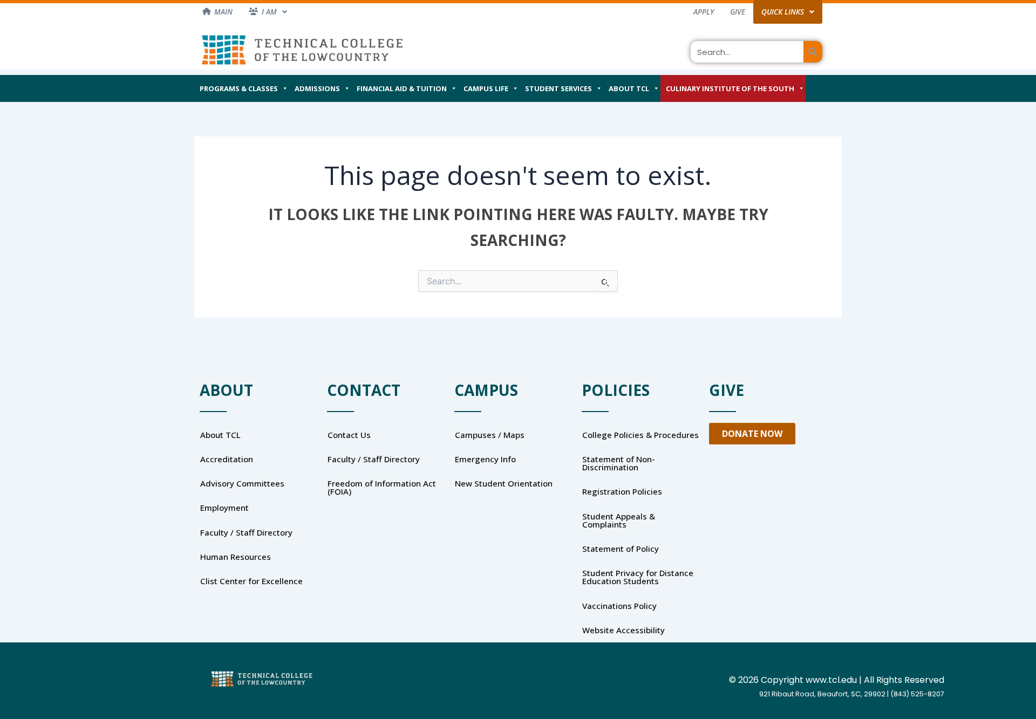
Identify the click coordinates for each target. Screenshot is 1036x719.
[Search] (812, 52)
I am (269, 11)
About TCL (629, 88)
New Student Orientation (504, 483)
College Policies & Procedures (640, 434)
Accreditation (226, 459)
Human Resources (235, 556)
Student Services (558, 88)
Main (223, 11)
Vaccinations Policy (619, 605)
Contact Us (349, 434)
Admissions (317, 88)
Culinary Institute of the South (730, 88)
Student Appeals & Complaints (618, 520)
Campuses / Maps (489, 434)
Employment (224, 507)
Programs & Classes (239, 88)
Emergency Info (485, 459)
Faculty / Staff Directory (246, 532)
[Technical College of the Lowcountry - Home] (302, 49)
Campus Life (486, 88)
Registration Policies (622, 491)
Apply (703, 11)
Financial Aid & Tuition (402, 88)
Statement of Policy (620, 548)
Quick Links (782, 11)
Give (737, 11)
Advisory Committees (242, 483)
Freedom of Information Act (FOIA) (382, 487)
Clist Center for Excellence (251, 581)
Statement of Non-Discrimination (618, 463)
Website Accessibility (623, 630)
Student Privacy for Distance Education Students (637, 576)
